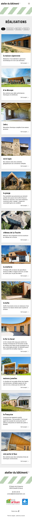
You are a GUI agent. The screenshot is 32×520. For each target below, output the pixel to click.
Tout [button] (3, 29)
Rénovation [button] (18, 29)
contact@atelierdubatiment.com (16, 494)
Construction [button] (10, 29)
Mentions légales (11, 515)
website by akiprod (20, 515)
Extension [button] (26, 29)
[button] (29, 3)
